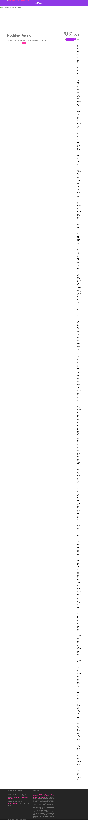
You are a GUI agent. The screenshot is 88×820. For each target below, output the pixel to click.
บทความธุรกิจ (37, 2)
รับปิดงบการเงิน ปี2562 (41, 796)
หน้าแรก (36, 0)
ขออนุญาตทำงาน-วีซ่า (39, 3)
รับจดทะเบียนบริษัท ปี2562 (39, 794)
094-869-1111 (14, 797)
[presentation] (70, 39)
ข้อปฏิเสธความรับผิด (40, 797)
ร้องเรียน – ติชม (38, 5)
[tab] (70, 39)
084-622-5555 (22, 797)
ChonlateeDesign (21, 819)
